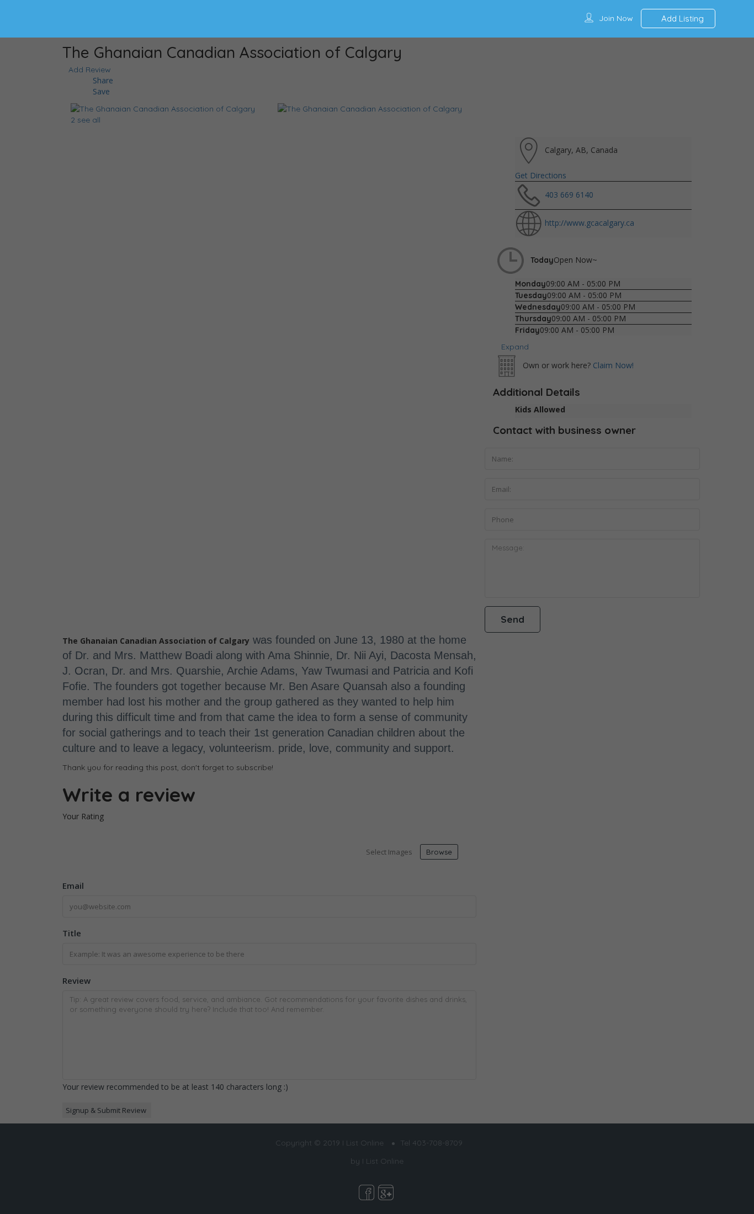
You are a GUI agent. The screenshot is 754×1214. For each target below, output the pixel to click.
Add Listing (681, 18)
